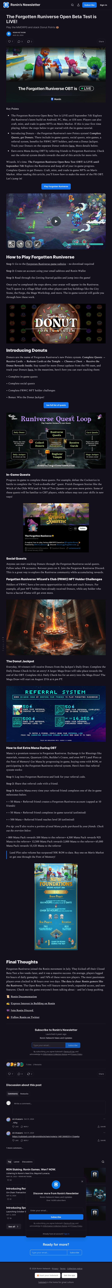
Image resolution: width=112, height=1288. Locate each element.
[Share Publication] (78, 5)
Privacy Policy (76, 1226)
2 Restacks (37, 1064)
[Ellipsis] (104, 1119)
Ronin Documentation (24, 997)
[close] (82, 1181)
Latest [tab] (16, 1162)
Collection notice (74, 1268)
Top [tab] (9, 1162)
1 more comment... (14, 1148)
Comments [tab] (13, 1094)
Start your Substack (48, 1275)
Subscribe (89, 5)
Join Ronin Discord (22, 1010)
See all (11, 1226)
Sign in (103, 5)
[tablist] (18, 1093)
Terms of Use (69, 1223)
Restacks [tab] (24, 1094)
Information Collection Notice (55, 1226)
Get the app (69, 1275)
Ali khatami (17, 1119)
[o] (56, 221)
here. (72, 146)
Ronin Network (19, 32)
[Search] (72, 5)
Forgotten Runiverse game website (46, 264)
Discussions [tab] (27, 1162)
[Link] (2, 257)
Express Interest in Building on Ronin (33, 1003)
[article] (56, 1175)
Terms (63, 1268)
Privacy (55, 1268)
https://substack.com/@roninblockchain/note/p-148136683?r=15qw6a (45, 1136)
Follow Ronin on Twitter (25, 1017)
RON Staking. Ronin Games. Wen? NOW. (31, 1169)
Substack (42, 1282)
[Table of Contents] (3, 644)
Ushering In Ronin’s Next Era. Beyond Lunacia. (28, 1173)
